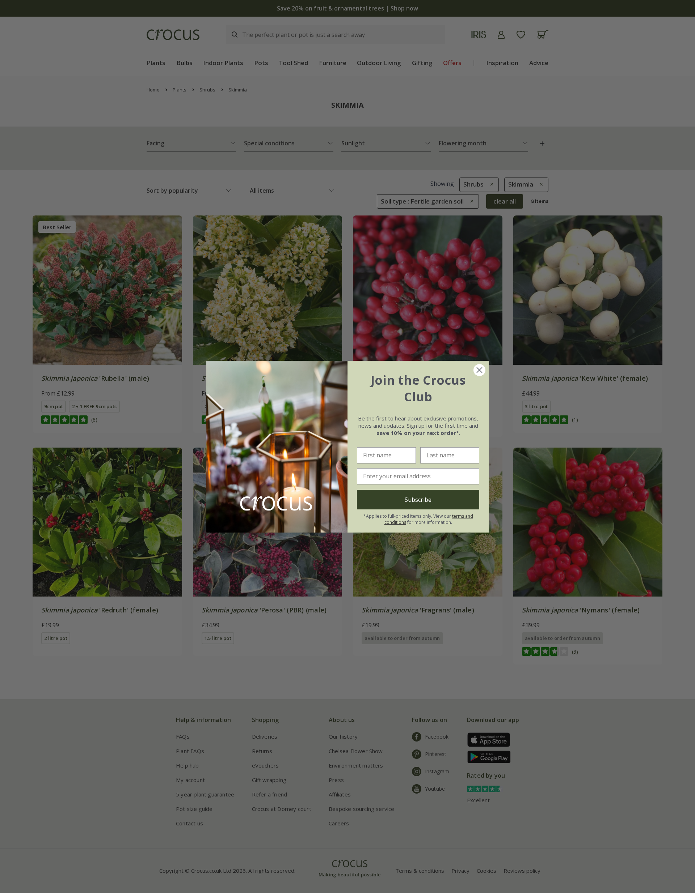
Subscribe (418, 500)
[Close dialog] (479, 370)
